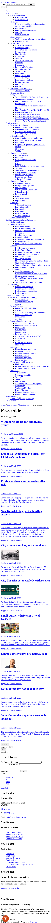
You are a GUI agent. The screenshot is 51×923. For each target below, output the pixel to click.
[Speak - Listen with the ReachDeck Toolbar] (5, 918)
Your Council (11, 13)
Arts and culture (21, 373)
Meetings (18, 33)
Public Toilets (20, 328)
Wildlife (18, 151)
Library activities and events (25, 353)
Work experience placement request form (30, 39)
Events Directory (21, 390)
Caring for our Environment (25, 173)
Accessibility (28, 892)
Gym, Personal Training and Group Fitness (31, 312)
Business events (21, 293)
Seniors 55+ (19, 377)
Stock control (20, 149)
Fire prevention (21, 188)
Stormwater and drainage (24, 276)
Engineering (15, 269)
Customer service (21, 20)
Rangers (18, 196)
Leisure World (15, 306)
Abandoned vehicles (22, 183)
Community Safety (17, 181)
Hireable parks (20, 330)
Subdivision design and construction (28, 282)
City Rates (14, 203)
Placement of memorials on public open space (32, 366)
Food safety (19, 157)
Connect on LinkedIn (14, 839)
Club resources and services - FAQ (28, 336)
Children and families (23, 375)
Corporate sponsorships (24, 302)
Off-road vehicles (21, 192)
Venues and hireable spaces (20, 362)
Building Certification (23, 241)
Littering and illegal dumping (26, 190)
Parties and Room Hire (23, 315)
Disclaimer (19, 63)
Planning (13, 246)
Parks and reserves (22, 334)
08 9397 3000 (9, 813)
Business (13, 285)
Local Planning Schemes (24, 267)
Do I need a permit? (22, 226)
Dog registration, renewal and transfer (29, 140)
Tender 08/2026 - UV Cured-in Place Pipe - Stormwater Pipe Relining (31, 98)
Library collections (22, 356)
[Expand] (17, 22)
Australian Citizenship (23, 45)
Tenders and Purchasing (24, 61)
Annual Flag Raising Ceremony (22, 399)
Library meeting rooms (23, 358)
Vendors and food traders (24, 289)
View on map (6, 809)
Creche (18, 310)
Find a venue (20, 364)
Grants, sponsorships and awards (22, 297)
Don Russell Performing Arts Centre (19, 864)
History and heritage (22, 48)
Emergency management (24, 185)
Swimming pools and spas (25, 231)
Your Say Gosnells (13, 858)
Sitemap (6, 894)
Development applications (25, 248)
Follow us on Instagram (14, 834)
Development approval (23, 235)
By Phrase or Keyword (10, 762)
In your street (20, 201)
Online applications (17, 222)
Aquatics (18, 319)
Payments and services (18, 218)
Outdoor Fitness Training (24, 323)
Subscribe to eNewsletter (10, 888)
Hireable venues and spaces (25, 368)
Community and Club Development (28, 384)
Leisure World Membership (25, 308)
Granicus (33, 922)
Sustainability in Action (24, 175)
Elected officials (21, 28)
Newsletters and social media (26, 50)
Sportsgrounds (20, 332)
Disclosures (19, 65)
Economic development (24, 287)
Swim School (20, 317)
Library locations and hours (25, 349)
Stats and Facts (20, 71)
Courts (17, 340)
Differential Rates (21, 213)
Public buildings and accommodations (29, 166)
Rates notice (19, 211)
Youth (17, 379)
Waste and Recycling (18, 125)
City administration (17, 15)
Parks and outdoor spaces (19, 321)
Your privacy (16, 892)
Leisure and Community (15, 295)
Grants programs (21, 300)
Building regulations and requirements (29, 239)
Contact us (10, 854)
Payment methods (21, 207)
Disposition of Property (24, 112)
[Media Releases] (14, 765)
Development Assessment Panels (27, 252)
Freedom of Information (24, 67)
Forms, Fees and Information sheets (28, 244)
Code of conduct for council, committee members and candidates (30, 25)
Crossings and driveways (24, 272)
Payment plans (20, 209)
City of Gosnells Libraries (15, 862)
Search (3, 4)
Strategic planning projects (25, 263)
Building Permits (16, 224)
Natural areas (20, 338)
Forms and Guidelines (23, 177)
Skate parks (19, 345)
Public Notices (15, 95)
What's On (14, 371)
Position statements (22, 35)
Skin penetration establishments (27, 170)
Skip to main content (8, 2)
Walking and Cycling (23, 388)
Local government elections (25, 30)
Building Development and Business (19, 220)
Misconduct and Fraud (23, 69)
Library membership (22, 351)
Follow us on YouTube (14, 837)
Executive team (21, 18)
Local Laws (19, 84)
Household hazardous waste (25, 132)
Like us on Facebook (13, 832)
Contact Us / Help (17, 93)
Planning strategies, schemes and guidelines (31, 261)
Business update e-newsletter (26, 291)
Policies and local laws (18, 78)
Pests (17, 162)
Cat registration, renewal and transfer (29, 138)
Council (13, 22)
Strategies (18, 58)
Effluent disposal (21, 155)
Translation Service (22, 91)
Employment (15, 37)
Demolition (19, 233)
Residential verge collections (26, 134)
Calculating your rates (23, 205)
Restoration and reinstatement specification (31, 274)
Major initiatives (21, 54)
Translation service (42, 892)
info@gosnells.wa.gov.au (16, 817)
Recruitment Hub (21, 41)
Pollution (18, 164)
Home (3, 405)
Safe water (19, 168)
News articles (20, 56)
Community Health (17, 153)
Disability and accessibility (20, 89)
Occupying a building (23, 237)
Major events (20, 381)
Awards (18, 304)
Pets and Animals (16, 136)
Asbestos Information (23, 179)
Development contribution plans (27, 254)
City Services (11, 123)
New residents (20, 52)
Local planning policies (24, 80)
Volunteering (20, 386)
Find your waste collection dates (27, 127)
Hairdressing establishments (25, 160)
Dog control (19, 142)
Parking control (21, 194)
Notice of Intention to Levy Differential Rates (32, 119)
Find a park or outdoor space (26, 325)
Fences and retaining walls (25, 229)
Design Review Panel (23, 250)
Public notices (20, 73)
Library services (21, 360)
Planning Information (23, 259)
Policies (18, 86)
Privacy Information (22, 76)
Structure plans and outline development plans (32, 265)
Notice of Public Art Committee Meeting (30, 121)
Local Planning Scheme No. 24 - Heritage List (32, 110)
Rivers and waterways (23, 343)
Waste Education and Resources (27, 129)
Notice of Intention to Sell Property (28, 114)
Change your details (22, 216)
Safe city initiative (22, 198)
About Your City (16, 43)
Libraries (13, 347)
